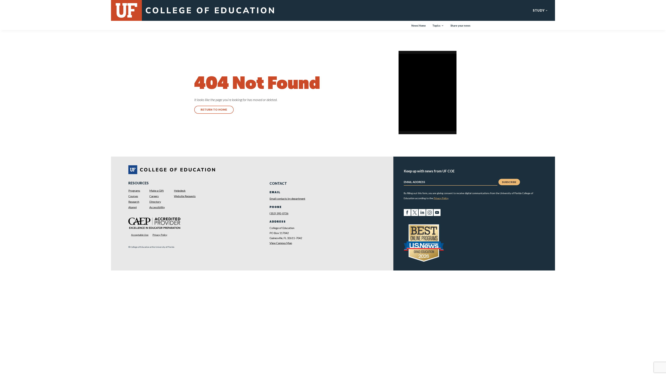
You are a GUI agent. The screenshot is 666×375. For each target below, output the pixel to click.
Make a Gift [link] (156, 190)
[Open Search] (660, 10)
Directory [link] (155, 201)
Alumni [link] (132, 207)
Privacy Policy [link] (159, 234)
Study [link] (539, 10)
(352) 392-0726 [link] (279, 213)
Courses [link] (133, 196)
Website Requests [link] (185, 196)
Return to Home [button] (214, 109)
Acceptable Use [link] (139, 234)
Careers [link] (154, 196)
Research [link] (564, 10)
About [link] (618, 10)
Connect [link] (592, 10)
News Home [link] (418, 25)
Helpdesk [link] (180, 190)
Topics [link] (436, 25)
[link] (209, 14)
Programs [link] (134, 190)
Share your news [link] (460, 25)
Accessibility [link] (157, 207)
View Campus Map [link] (281, 243)
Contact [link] (643, 10)
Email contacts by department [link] (287, 198)
